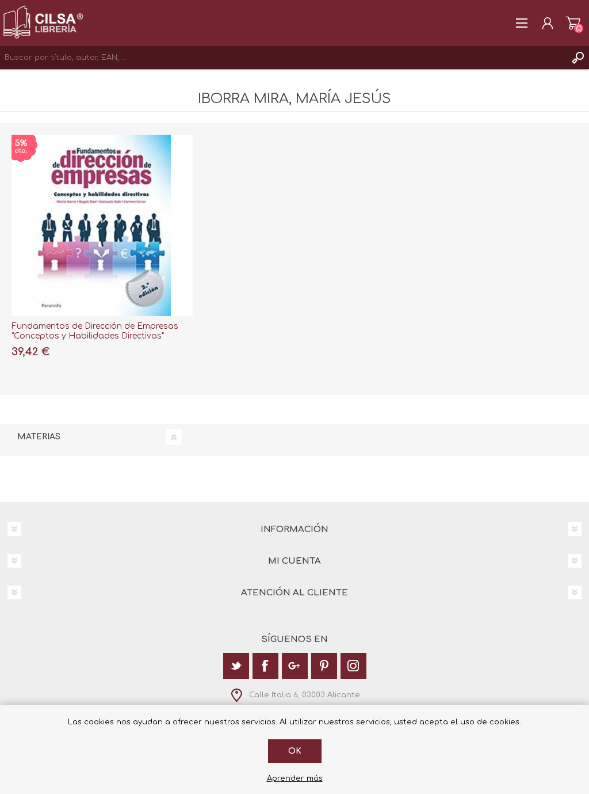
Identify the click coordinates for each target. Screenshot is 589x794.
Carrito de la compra (573, 23)
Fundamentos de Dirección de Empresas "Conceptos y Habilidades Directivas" (95, 331)
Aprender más (295, 778)
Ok (294, 751)
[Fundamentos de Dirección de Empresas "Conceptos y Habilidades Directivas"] (102, 225)
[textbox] (283, 57)
